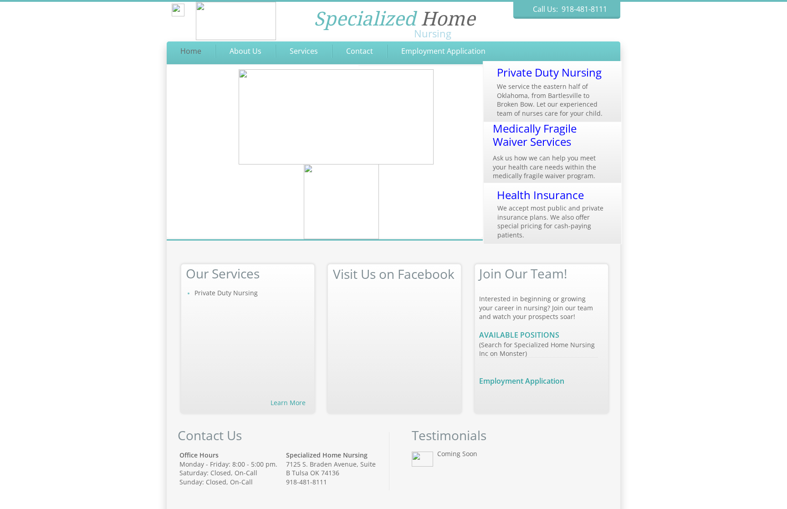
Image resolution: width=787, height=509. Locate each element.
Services (304, 51)
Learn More (288, 402)
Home (190, 51)
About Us (245, 51)
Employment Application (443, 51)
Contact (359, 51)
